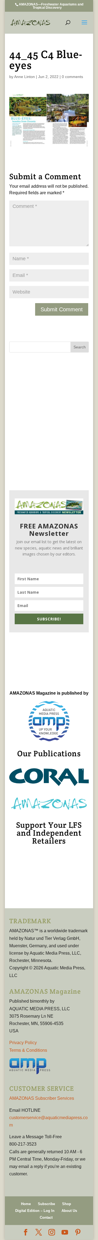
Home (26, 1204)
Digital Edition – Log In (34, 1211)
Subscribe (46, 1204)
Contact (46, 1217)
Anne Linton (24, 76)
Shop (66, 1204)
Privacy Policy (23, 1042)
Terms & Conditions (28, 1050)
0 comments (72, 76)
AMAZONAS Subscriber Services (41, 1098)
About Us (69, 1211)
